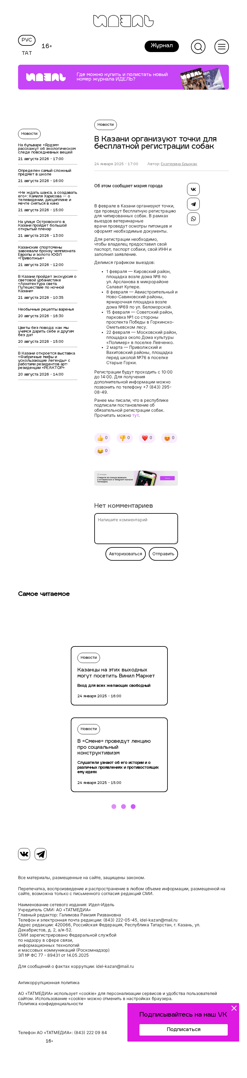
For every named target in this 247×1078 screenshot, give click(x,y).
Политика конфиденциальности (50, 1003)
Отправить (163, 553)
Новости (29, 134)
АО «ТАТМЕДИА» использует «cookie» (57, 993)
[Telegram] (193, 204)
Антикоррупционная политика (49, 982)
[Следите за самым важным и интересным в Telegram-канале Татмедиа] (136, 479)
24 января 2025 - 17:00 (116, 164)
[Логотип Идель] (123, 22)
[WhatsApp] (193, 218)
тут (135, 415)
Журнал (162, 46)
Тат (27, 53)
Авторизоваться (125, 553)
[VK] (24, 854)
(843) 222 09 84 (90, 1032)
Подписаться (183, 1029)
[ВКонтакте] (193, 189)
